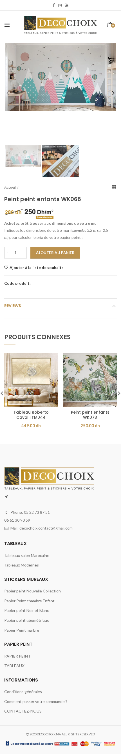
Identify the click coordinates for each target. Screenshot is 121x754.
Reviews (12, 305)
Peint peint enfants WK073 (90, 415)
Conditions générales (23, 691)
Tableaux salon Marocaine (26, 555)
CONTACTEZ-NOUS (23, 711)
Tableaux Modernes (21, 565)
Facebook (54, 5)
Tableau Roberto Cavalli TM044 (31, 415)
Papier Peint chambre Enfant (29, 600)
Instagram (60, 5)
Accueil (10, 187)
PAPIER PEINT (17, 656)
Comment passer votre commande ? (35, 701)
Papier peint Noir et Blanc (26, 610)
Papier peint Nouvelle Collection (32, 590)
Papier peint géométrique (26, 620)
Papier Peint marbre (21, 630)
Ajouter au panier (55, 252)
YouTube (66, 5)
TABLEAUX (14, 665)
